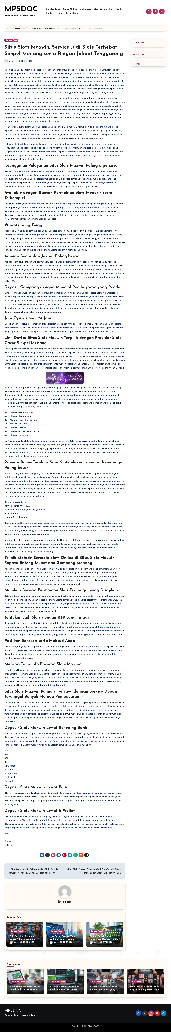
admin (15, 61)
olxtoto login (139, 42)
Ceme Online (70, 9)
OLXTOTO (94, 1026)
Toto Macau (72, 13)
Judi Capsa (85, 9)
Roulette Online (55, 13)
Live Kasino (100, 9)
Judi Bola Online (18, 982)
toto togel (137, 64)
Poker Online (116, 9)
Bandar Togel (53, 9)
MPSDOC (21, 9)
